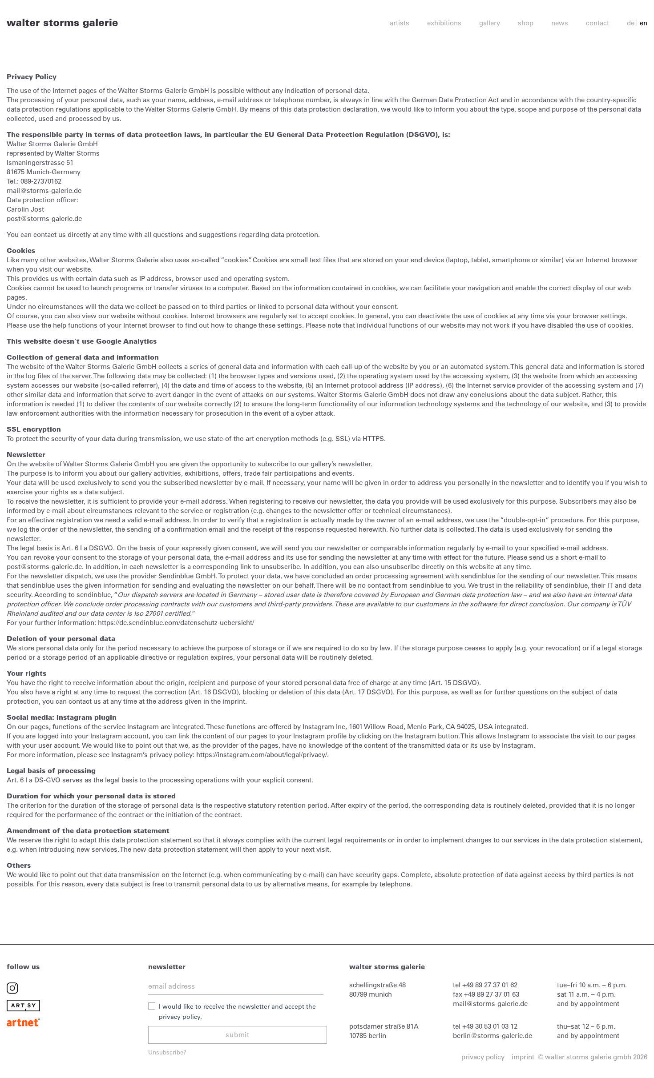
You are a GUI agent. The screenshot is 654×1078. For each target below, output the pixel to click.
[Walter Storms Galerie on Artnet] (23, 1022)
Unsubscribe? (167, 1052)
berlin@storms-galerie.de (492, 1035)
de (630, 23)
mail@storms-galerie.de (490, 1003)
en (643, 23)
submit (238, 1034)
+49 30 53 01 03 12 (489, 1026)
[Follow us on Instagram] (12, 987)
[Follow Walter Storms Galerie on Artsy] (23, 1005)
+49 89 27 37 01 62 (489, 985)
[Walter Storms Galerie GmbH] (62, 23)
